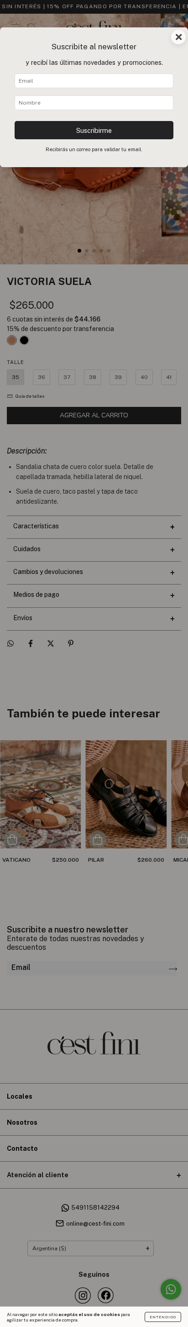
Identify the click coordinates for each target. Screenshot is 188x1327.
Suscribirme (94, 130)
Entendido (163, 1317)
